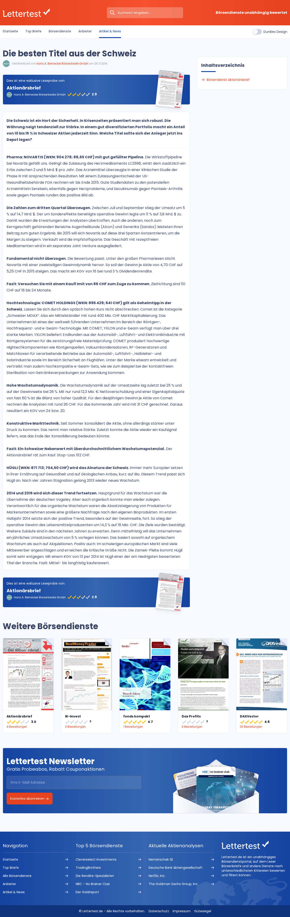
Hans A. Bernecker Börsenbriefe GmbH (62, 63)
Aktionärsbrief (24, 88)
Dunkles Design (275, 31)
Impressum (182, 911)
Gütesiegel (202, 911)
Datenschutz (159, 911)
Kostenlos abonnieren (27, 798)
